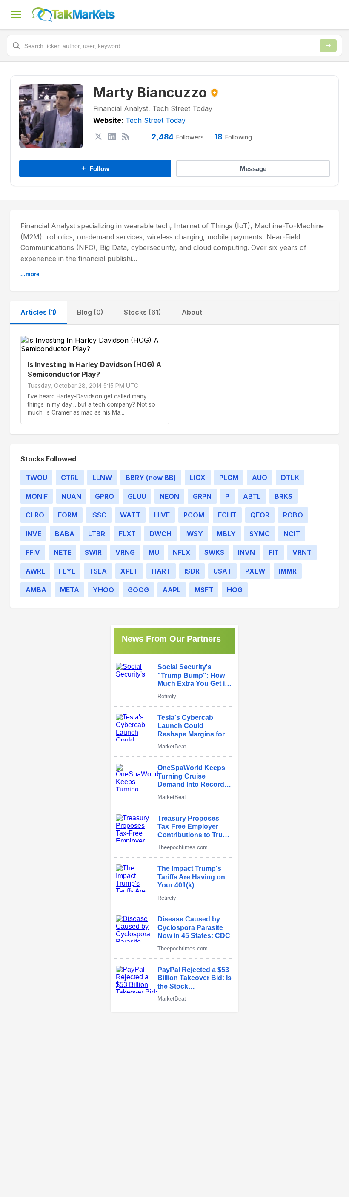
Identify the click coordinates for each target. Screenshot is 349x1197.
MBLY (226, 533)
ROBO (293, 515)
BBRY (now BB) (151, 477)
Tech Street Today (156, 120)
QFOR (259, 515)
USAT (222, 571)
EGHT (227, 515)
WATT (130, 515)
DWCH (160, 533)
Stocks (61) (142, 312)
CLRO (35, 515)
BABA (64, 533)
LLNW (102, 477)
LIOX (198, 477)
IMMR (288, 571)
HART (161, 571)
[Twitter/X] (98, 136)
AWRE (35, 571)
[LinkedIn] (112, 136)
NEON (169, 496)
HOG (235, 590)
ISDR (192, 571)
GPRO (104, 496)
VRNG (125, 552)
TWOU (36, 477)
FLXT (127, 533)
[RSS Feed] (125, 136)
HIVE (162, 515)
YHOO (103, 590)
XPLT (129, 571)
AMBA (36, 590)
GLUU (137, 496)
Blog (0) (90, 312)
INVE (33, 533)
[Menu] (16, 14)
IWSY (194, 533)
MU (154, 552)
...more (29, 274)
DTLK (290, 477)
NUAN (71, 496)
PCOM (193, 515)
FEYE (67, 571)
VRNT (302, 552)
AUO (259, 477)
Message (253, 168)
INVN (246, 552)
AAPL (172, 590)
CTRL (70, 477)
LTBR (96, 533)
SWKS (214, 552)
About (192, 312)
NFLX (182, 552)
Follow (95, 168)
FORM (67, 515)
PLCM (228, 477)
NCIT (291, 533)
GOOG (138, 590)
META (69, 590)
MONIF (37, 496)
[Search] (328, 45)
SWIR (93, 552)
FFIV (33, 552)
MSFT (204, 590)
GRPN (202, 496)
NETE (62, 552)
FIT (274, 552)
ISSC (98, 515)
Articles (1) (38, 312)
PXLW (255, 571)
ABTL (252, 496)
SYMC (259, 533)
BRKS (283, 496)
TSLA (98, 571)
